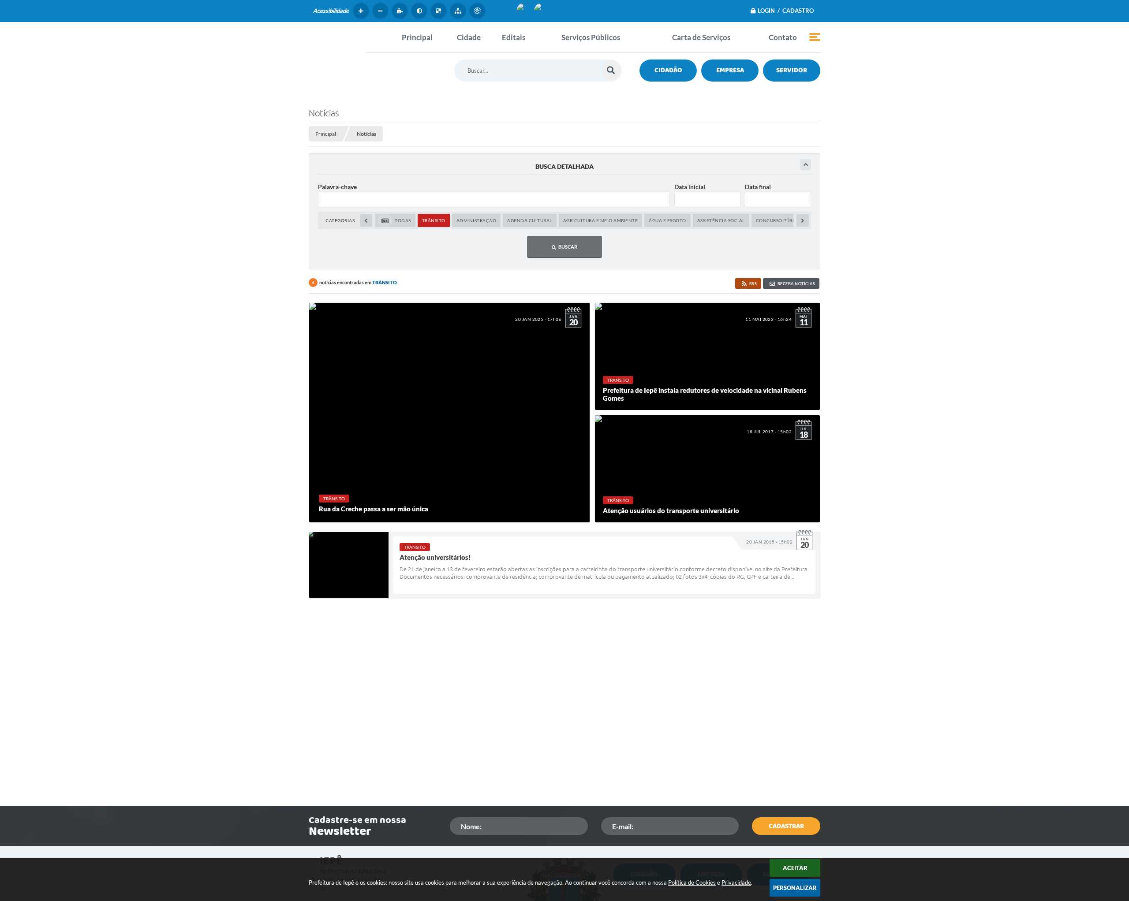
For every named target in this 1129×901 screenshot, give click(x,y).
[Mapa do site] (459, 11)
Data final (758, 186)
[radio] (395, 220)
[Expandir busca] (805, 164)
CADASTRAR (786, 826)
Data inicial (689, 186)
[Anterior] (366, 220)
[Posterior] (802, 220)
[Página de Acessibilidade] (478, 11)
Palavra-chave (337, 186)
